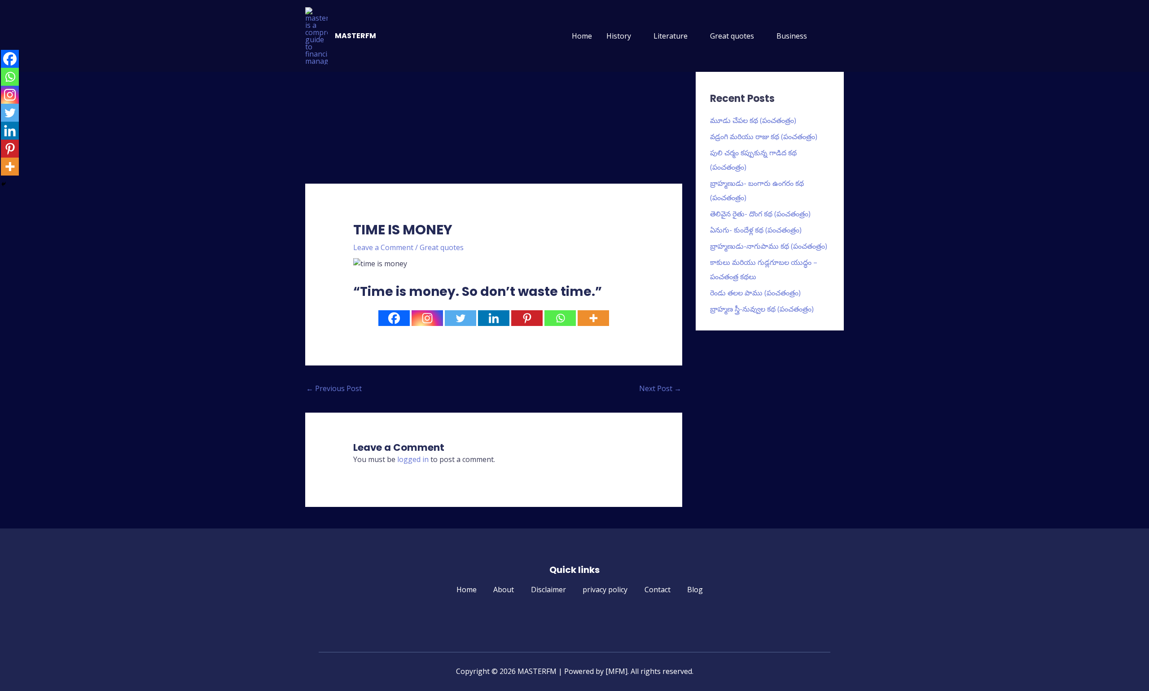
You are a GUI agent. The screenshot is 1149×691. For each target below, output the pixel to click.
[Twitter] (460, 318)
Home (582, 36)
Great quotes (732, 36)
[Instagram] (427, 318)
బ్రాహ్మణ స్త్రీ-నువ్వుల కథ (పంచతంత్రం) (762, 309)
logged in (413, 459)
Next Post (660, 388)
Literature (670, 36)
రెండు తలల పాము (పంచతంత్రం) (755, 293)
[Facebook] (394, 318)
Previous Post (334, 388)
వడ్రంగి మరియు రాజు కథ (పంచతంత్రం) (763, 136)
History (618, 36)
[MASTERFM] (316, 35)
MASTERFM (355, 36)
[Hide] (3, 184)
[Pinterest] (527, 318)
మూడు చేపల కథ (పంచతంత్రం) (753, 120)
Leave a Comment (383, 247)
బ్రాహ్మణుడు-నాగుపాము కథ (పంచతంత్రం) (768, 246)
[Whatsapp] (560, 318)
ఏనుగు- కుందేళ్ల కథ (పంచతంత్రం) (756, 230)
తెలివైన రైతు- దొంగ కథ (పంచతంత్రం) (760, 214)
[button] (833, 36)
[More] (593, 318)
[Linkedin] (493, 318)
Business (791, 36)
